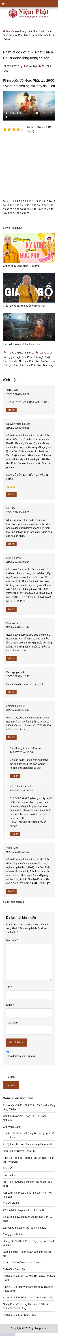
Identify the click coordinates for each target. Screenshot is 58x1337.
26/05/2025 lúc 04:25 (17, 427)
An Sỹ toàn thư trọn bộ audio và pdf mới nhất (27, 1144)
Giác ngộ (38, 357)
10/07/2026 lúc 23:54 (21, 790)
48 (4, 213)
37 (18, 209)
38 (21, 209)
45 (45, 209)
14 (43, 201)
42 (35, 209)
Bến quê (7, 1168)
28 (38, 205)
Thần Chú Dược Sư (14, 1269)
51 (14, 213)
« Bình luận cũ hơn (13, 901)
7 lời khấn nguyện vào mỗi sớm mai (22, 1262)
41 (31, 209)
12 (36, 201)
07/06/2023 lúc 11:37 (17, 627)
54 (24, 213)
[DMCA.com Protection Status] (7, 1335)
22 (18, 205)
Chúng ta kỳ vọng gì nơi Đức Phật (21, 266)
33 (4, 209)
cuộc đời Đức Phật (26, 80)
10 (30, 201)
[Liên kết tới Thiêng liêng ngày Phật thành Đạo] (29, 327)
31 (48, 205)
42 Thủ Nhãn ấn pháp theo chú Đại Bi (23, 1210)
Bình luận (12, 940)
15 (46, 201)
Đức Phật (27, 357)
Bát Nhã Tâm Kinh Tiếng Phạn (20, 1315)
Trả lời (11, 410)
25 (28, 205)
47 (52, 209)
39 (24, 209)
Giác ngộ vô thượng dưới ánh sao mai (24, 305)
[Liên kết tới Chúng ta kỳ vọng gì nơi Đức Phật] (29, 248)
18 (4, 205)
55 (28, 213)
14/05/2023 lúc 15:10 (21, 752)
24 (24, 205)
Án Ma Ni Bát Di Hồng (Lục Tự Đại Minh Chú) (28, 1297)
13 (40, 201)
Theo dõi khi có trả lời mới (20, 1056)
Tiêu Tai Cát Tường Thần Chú (19, 1151)
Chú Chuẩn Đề (11, 1203)
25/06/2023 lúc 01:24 (17, 561)
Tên (9, 987)
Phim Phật (28, 352)
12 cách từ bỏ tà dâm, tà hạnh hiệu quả (24, 1227)
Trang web (12, 1022)
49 (7, 213)
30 (45, 205)
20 (11, 205)
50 (11, 213)
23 (21, 205)
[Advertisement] (29, 164)
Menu (29, 3)
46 (48, 209)
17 (53, 201)
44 (41, 209)
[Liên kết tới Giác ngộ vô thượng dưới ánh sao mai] (29, 288)
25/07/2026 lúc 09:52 (17, 394)
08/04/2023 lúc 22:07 (17, 852)
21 (14, 205)
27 (35, 205)
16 (50, 201)
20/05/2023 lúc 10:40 (17, 676)
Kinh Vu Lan (9, 1175)
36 (14, 209)
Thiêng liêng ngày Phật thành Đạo (22, 344)
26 (31, 205)
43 (38, 209)
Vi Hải (9, 848)
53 (21, 213)
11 (33, 201)
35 (11, 209)
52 (18, 213)
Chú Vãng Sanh (12, 1127)
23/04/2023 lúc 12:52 (17, 710)
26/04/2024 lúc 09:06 (17, 512)
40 (28, 209)
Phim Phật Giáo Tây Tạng (39, 365)
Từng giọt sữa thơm (14, 1234)
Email (10, 1004)
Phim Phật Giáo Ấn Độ (35, 361)
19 (7, 205)
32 (52, 205)
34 (7, 209)
